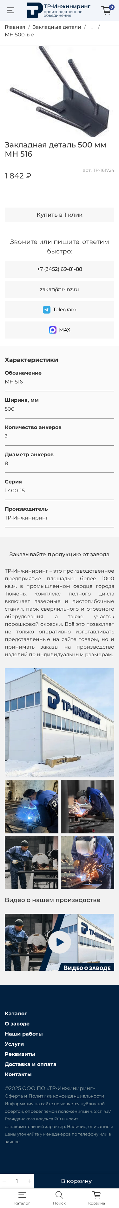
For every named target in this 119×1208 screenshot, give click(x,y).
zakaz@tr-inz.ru (59, 289)
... (91, 27)
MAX (64, 330)
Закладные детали (57, 27)
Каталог (16, 1014)
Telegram (64, 310)
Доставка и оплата (30, 1064)
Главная (15, 27)
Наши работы (24, 1034)
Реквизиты (20, 1054)
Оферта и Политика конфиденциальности (54, 1096)
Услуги (14, 1044)
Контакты (18, 1074)
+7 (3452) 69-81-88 (59, 269)
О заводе (17, 1024)
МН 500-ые (19, 35)
